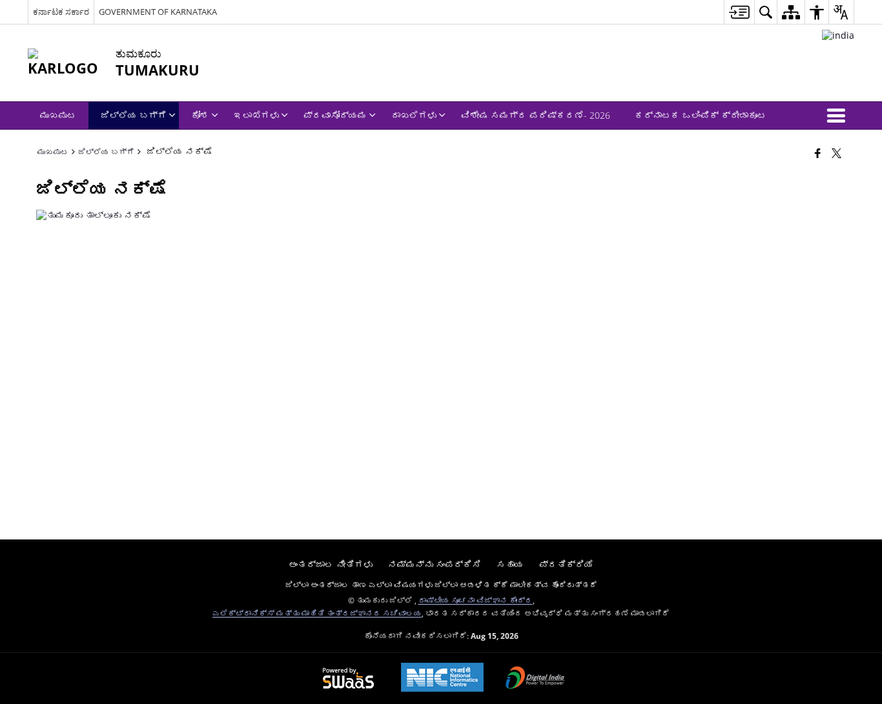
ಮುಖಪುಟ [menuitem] (58, 115)
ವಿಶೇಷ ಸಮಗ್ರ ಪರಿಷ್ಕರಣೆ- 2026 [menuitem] (535, 115)
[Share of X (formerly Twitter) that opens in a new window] (836, 153)
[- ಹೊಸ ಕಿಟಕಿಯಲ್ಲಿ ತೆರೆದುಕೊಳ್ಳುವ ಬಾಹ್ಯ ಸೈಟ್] (838, 35)
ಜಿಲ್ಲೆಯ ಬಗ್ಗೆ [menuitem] (134, 115)
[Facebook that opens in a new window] (818, 153)
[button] (838, 115)
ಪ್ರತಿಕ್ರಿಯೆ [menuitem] (566, 564)
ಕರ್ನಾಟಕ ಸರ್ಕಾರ (61, 11)
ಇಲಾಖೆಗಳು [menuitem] (256, 115)
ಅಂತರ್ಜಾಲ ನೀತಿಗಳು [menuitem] (331, 564)
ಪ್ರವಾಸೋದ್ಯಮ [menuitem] (335, 115)
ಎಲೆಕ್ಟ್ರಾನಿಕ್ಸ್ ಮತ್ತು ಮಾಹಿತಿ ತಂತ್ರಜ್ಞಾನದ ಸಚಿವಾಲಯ (317, 613)
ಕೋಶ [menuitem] (200, 115)
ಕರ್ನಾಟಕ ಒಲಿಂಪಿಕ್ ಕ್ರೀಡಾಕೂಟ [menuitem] (700, 115)
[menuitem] (739, 12)
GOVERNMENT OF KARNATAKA (158, 11)
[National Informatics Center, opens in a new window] (442, 678)
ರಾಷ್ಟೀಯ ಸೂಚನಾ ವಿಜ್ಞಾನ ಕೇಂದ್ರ (475, 600)
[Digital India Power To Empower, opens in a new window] (535, 679)
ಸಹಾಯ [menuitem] (510, 564)
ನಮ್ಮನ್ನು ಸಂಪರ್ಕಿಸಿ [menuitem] (434, 564)
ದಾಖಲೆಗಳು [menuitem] (413, 115)
